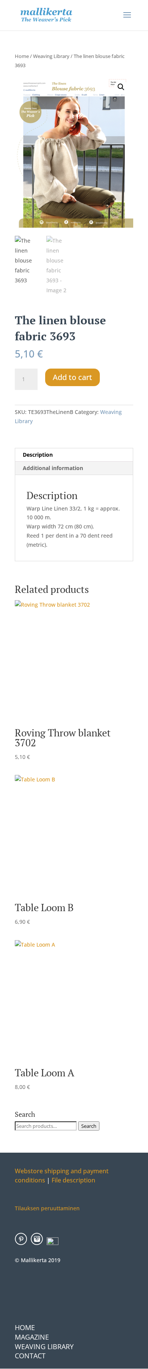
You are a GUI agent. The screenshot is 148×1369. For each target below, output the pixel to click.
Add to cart (72, 377)
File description (72, 1180)
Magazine (32, 1337)
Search (88, 1126)
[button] (121, 87)
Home (22, 56)
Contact (30, 1355)
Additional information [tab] (53, 468)
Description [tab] (38, 454)
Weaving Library (51, 56)
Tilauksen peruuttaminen (47, 1208)
